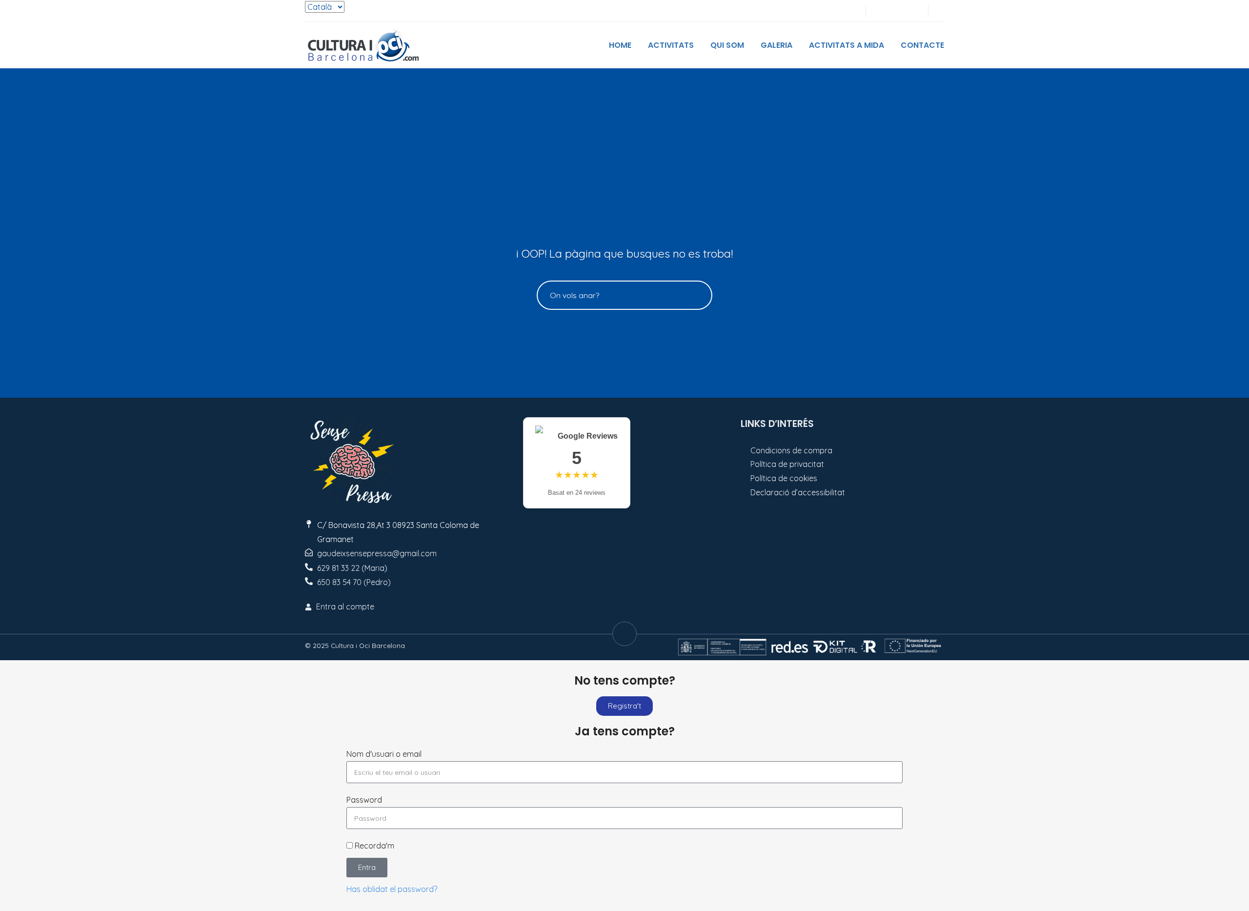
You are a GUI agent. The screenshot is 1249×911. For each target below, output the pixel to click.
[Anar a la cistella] (911, 11)
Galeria (776, 45)
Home (620, 45)
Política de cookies (783, 478)
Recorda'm (373, 845)
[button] (941, 11)
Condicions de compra (791, 450)
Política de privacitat (787, 464)
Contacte (922, 45)
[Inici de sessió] (895, 11)
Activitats (671, 45)
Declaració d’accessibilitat (797, 492)
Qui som (727, 45)
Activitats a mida (846, 45)
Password (364, 800)
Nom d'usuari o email (384, 754)
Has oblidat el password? (391, 889)
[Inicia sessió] (879, 11)
